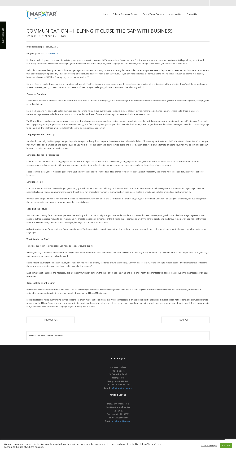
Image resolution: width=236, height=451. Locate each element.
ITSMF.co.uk (53, 53)
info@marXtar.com (121, 421)
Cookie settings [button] (209, 445)
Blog (63, 36)
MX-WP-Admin (47, 36)
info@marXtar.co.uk (121, 388)
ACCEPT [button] (226, 445)
